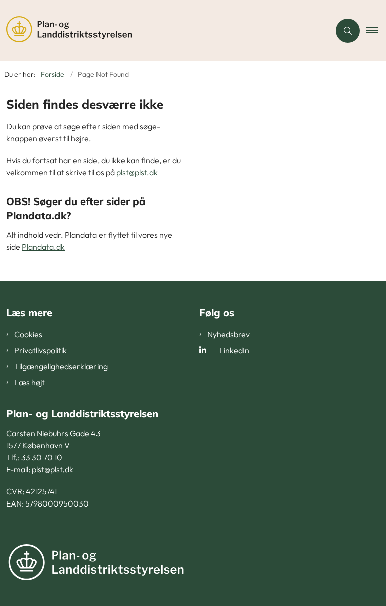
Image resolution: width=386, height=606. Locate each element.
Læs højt (29, 382)
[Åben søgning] (348, 31)
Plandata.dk (43, 247)
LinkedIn (234, 350)
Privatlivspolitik (40, 350)
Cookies (28, 334)
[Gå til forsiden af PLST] (161, 30)
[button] (376, 30)
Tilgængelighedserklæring (61, 366)
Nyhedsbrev (228, 334)
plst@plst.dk (137, 172)
